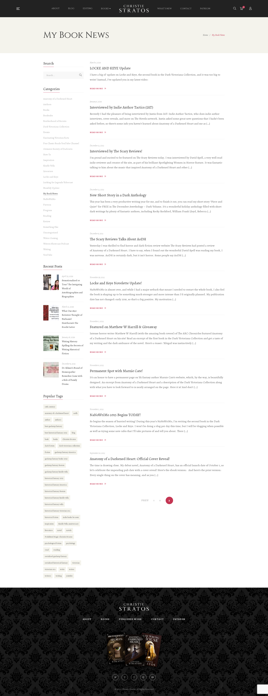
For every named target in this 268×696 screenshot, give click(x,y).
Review (46, 221)
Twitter (115, 677)
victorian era (50, 569)
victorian (76, 562)
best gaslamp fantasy (53, 426)
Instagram (134, 677)
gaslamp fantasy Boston (54, 465)
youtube (69, 575)
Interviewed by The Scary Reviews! (116, 151)
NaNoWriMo (49, 199)
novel (59, 530)
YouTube (47, 254)
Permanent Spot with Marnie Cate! (116, 370)
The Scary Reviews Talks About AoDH (118, 239)
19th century (50, 406)
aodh (75, 413)
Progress (47, 210)
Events (46, 132)
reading (56, 549)
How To (47, 154)
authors (58, 419)
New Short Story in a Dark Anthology (118, 195)
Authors (47, 104)
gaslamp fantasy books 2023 (56, 458)
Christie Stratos (69, 439)
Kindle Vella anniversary (68, 523)
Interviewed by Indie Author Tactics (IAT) (121, 107)
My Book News (50, 193)
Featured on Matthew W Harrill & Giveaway (123, 326)
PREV (145, 500)
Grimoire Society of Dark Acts (57, 149)
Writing (47, 249)
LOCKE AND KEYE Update (110, 68)
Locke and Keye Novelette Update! (116, 283)
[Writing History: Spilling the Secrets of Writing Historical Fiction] (51, 343)
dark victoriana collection (69, 445)
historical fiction (51, 517)
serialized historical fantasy (56, 562)
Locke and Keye (50, 176)
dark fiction (49, 445)
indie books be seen (71, 517)
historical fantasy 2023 (54, 478)
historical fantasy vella (54, 504)
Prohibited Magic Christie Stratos (58, 536)
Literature (48, 171)
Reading (47, 215)
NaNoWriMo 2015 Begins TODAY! (115, 414)
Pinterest (143, 677)
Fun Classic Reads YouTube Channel (61, 143)
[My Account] (250, 8)
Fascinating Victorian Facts (56, 137)
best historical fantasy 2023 (56, 432)
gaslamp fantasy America (65, 452)
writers (48, 575)
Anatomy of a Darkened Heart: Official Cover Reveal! (130, 458)
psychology (70, 543)
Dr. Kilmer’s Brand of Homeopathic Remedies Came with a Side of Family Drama (72, 376)
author (47, 419)
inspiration (49, 523)
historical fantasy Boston (55, 491)
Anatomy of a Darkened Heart (57, 98)
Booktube (48, 115)
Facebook (125, 677)
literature (49, 530)
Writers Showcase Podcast (56, 243)
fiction (47, 452)
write (62, 569)
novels (68, 530)
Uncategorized (50, 232)
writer (71, 569)
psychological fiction (53, 543)
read (47, 549)
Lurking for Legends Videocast (58, 182)
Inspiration (48, 160)
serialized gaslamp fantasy (56, 556)
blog (73, 432)
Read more (96, 88)
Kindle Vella (49, 165)
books (55, 439)
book (47, 439)
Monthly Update (51, 188)
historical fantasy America (56, 484)
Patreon (47, 204)
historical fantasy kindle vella (57, 497)
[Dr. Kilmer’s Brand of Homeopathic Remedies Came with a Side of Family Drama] (51, 369)
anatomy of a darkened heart (57, 413)
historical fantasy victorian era (57, 510)
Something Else (50, 227)
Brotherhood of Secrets (54, 121)
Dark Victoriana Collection (56, 126)
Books (46, 109)
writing (59, 575)
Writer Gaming (50, 238)
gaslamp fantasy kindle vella (56, 471)
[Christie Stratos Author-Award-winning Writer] (134, 8)
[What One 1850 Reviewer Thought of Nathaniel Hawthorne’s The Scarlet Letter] (51, 313)
